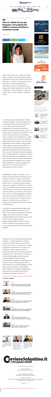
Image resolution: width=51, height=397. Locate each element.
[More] (27, 40)
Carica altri (41, 140)
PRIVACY (28, 383)
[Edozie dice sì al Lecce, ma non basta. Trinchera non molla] (36, 135)
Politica (6, 18)
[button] (47, 6)
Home (3, 18)
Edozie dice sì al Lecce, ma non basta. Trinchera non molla (44, 135)
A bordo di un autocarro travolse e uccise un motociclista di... (39, 102)
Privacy (0, 391)
